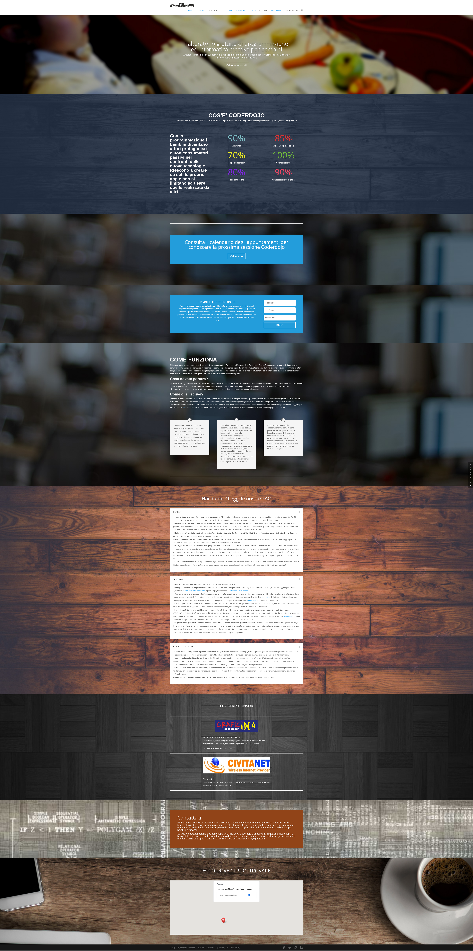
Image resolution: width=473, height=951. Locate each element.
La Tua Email (111, 486)
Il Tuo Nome (198, 486)
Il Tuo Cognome (286, 486)
